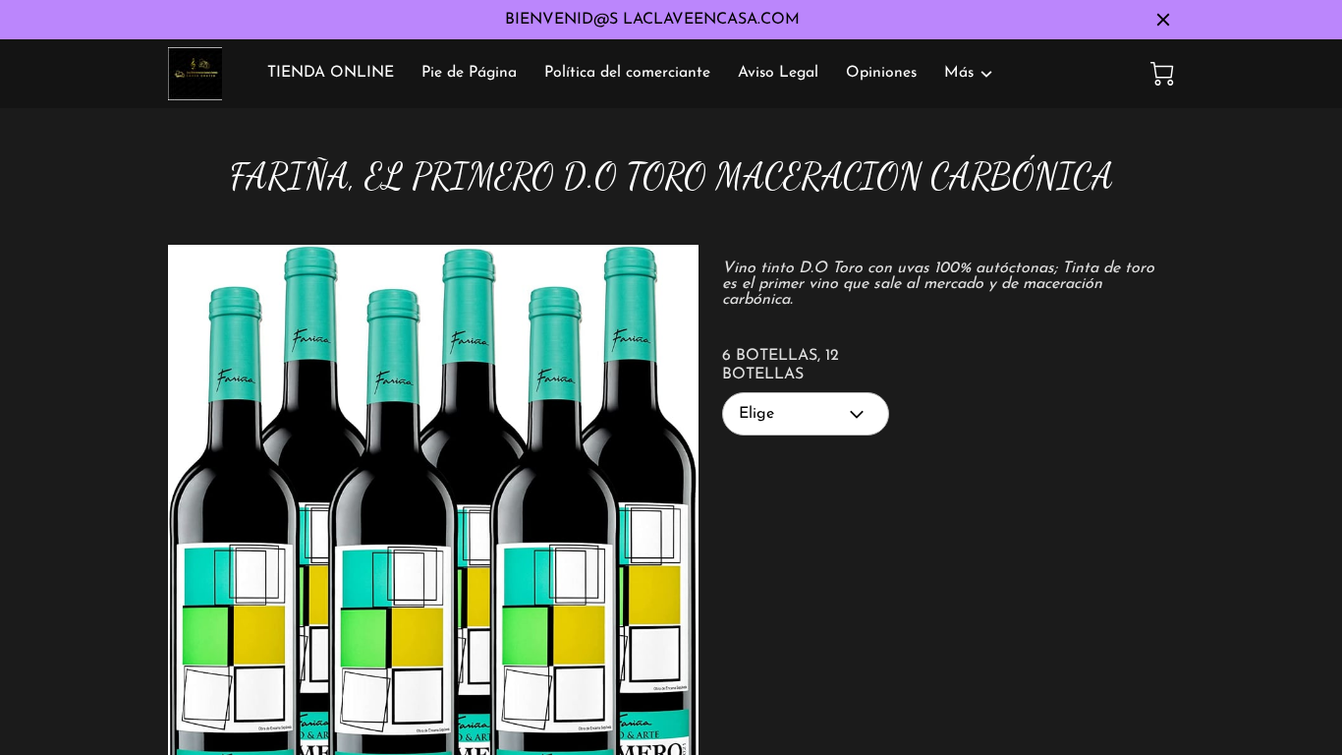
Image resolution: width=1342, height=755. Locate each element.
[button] (805, 413)
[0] (1162, 74)
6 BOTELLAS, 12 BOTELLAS (780, 365)
